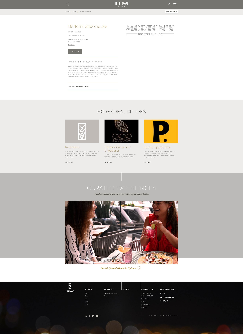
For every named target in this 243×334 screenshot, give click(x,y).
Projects (144, 308)
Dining (86, 86)
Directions (71, 45)
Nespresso (72, 147)
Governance (145, 305)
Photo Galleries (167, 297)
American (79, 86)
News (162, 293)
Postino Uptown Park (157, 147)
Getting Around (167, 289)
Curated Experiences (110, 293)
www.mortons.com (79, 36)
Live (86, 305)
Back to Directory (171, 12)
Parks (105, 296)
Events (126, 289)
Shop (86, 293)
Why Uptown (145, 299)
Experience (108, 289)
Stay (86, 299)
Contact (164, 301)
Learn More (69, 162)
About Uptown (147, 289)
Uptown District (146, 293)
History (143, 302)
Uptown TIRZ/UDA (147, 296)
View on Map (75, 51)
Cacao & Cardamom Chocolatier (117, 149)
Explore (67, 12)
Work (86, 302)
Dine (74, 12)
